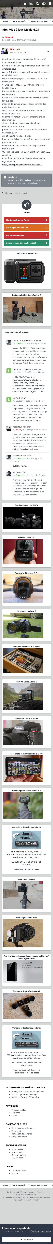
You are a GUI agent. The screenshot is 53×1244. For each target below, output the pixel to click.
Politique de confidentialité (25, 1195)
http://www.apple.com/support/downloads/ (22, 164)
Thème (40, 1192)
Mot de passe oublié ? (15, 235)
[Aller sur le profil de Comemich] (9, 342)
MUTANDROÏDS (19, 398)
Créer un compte (18, 1155)
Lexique (14, 1173)
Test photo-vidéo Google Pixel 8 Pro (26, 754)
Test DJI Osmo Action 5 (26, 682)
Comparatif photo (19, 1136)
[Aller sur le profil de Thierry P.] (5, 51)
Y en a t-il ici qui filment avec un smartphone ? (26, 341)
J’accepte (27, 1239)
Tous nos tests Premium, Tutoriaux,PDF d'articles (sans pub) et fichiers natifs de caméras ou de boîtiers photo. (26, 854)
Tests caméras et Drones (22, 1128)
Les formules (17, 1149)
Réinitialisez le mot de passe (26, 869)
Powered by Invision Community (26, 1200)
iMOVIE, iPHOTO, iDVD (26, 40)
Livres (14, 1115)
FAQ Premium (17, 1158)
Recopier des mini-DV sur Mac (26, 646)
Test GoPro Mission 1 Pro (27, 254)
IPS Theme (11, 1192)
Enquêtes (15, 1113)
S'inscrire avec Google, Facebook (21, 243)
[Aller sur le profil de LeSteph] (9, 370)
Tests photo (16, 1131)
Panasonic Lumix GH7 (26, 611)
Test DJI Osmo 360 (26, 537)
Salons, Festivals (18, 1170)
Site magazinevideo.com (17, 227)
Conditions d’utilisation (41, 1231)
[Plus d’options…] (48, 51)
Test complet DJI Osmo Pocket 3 (26, 790)
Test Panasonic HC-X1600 (26, 505)
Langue (31, 1192)
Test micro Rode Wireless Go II (26, 991)
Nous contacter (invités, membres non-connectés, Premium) (26, 1197)
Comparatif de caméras (21, 1134)
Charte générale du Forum (17, 220)
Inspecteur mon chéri (21, 427)
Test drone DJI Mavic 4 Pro (27, 573)
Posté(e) (19, 52)
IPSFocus (22, 1192)
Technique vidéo (18, 1110)
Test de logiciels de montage (24, 1094)
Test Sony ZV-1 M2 (26, 879)
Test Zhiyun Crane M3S (26, 917)
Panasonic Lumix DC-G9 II (26, 718)
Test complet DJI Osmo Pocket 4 (26, 295)
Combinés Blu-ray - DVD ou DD (25, 1097)
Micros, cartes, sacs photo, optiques (27, 1091)
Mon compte (17, 1152)
